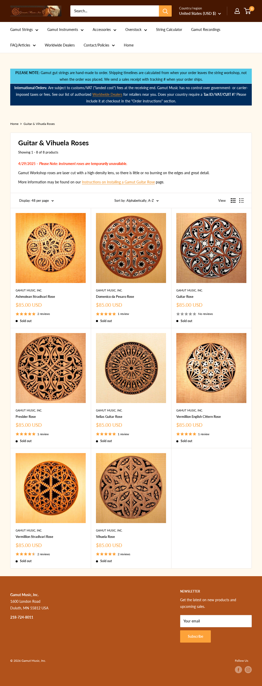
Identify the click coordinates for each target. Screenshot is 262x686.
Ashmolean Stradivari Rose (35, 296)
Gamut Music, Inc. (29, 290)
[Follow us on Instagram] (248, 669)
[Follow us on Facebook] (238, 669)
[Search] (165, 11)
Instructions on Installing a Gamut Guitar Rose (118, 182)
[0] (247, 11)
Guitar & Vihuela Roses (39, 124)
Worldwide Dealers (60, 45)
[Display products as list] (241, 200)
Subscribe (195, 636)
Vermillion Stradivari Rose (34, 537)
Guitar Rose (184, 296)
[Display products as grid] (233, 200)
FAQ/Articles (20, 45)
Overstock (133, 29)
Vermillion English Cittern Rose (198, 417)
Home (129, 45)
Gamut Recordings (205, 29)
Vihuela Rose (105, 537)
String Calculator (169, 29)
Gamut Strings (21, 29)
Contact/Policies (96, 45)
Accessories (102, 29)
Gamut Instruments (62, 29)
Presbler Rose (26, 417)
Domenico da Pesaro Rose (115, 296)
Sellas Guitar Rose (109, 417)
